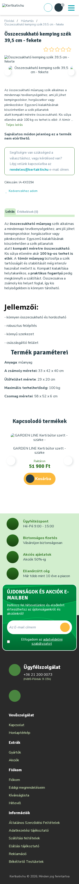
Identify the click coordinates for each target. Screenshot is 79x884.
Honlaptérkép (19, 732)
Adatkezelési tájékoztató (29, 830)
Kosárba (43, 478)
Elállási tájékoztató (24, 846)
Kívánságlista (19, 795)
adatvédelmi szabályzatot (47, 641)
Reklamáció (18, 853)
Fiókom (14, 779)
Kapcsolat (16, 725)
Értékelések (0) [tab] (27, 212)
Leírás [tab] (10, 212)
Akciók (14, 760)
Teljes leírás (14, 125)
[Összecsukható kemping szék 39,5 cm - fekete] (39, 59)
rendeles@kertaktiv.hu (29, 169)
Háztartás (27, 21)
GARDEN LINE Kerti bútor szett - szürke (39, 450)
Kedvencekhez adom (23, 191)
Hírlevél (15, 803)
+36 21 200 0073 (37, 674)
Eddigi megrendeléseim (27, 787)
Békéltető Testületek (26, 861)
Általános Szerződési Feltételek (34, 822)
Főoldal (9, 21)
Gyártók (15, 752)
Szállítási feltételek (24, 838)
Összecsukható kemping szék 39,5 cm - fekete (34, 25)
